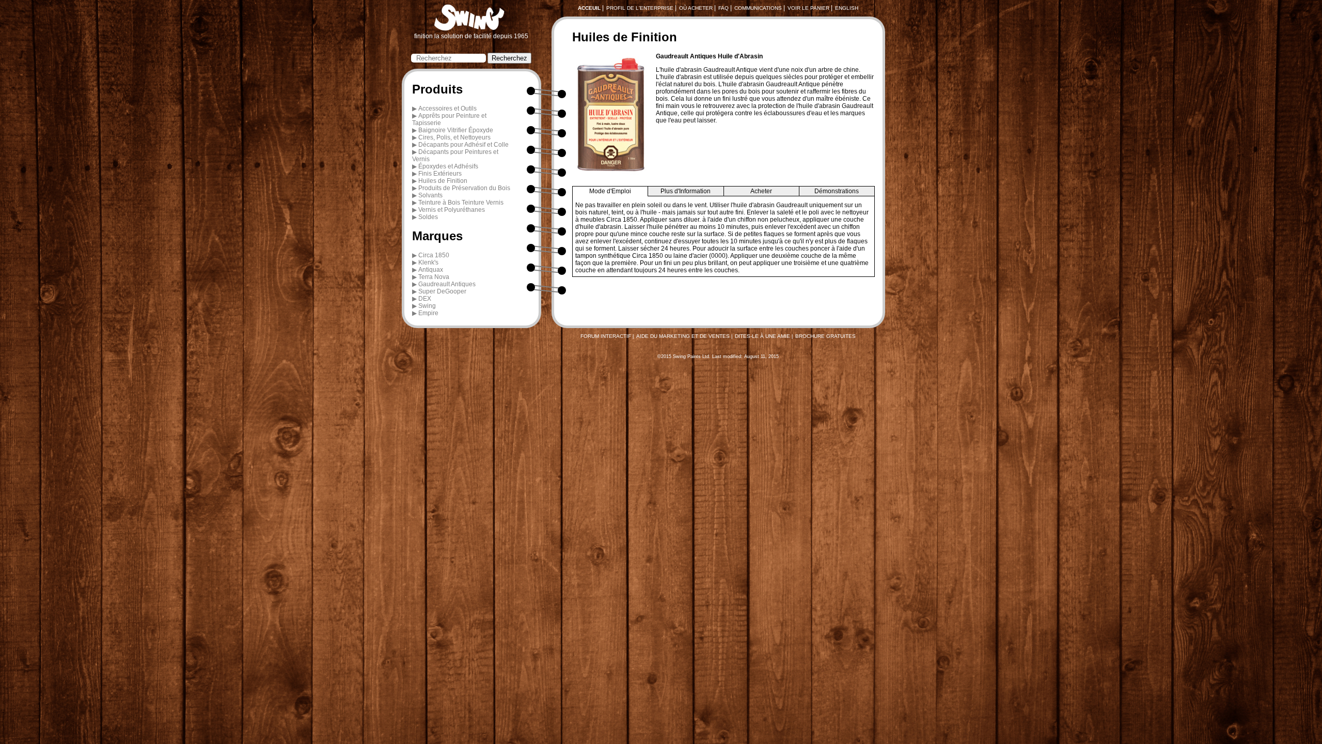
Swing (427, 305)
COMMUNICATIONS (758, 8)
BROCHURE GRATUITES (825, 336)
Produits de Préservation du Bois (464, 188)
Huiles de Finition (442, 180)
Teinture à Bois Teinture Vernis (460, 202)
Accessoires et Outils (447, 108)
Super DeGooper (442, 291)
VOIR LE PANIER (808, 8)
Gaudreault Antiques (447, 284)
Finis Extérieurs (440, 173)
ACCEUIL (589, 8)
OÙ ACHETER (696, 8)
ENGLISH (846, 8)
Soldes (428, 217)
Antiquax (430, 269)
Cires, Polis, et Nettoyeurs (454, 137)
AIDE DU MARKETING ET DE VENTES (683, 336)
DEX (424, 298)
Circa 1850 (433, 255)
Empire (428, 313)
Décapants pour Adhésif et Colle (463, 144)
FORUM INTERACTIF (605, 336)
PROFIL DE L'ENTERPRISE (639, 8)
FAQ (723, 8)
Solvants (430, 195)
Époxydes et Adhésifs (448, 166)
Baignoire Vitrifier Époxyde (455, 130)
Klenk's (428, 262)
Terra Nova (433, 277)
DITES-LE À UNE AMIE (762, 336)
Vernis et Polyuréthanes (451, 209)
